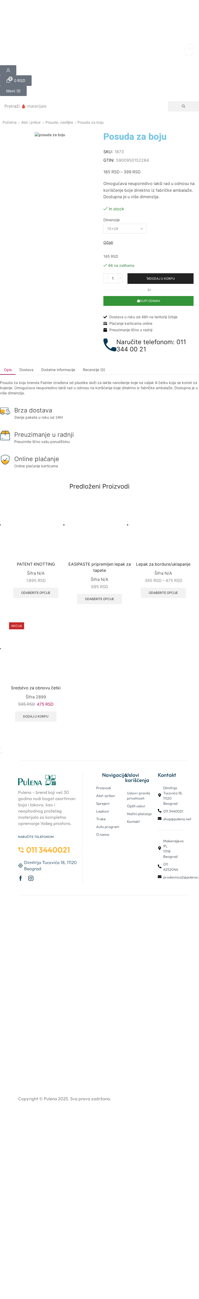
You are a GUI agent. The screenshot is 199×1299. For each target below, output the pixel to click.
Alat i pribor (31, 122)
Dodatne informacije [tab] (58, 369)
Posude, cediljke (59, 122)
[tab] (8, 370)
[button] (16, 80)
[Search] (183, 106)
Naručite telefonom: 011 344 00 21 (151, 345)
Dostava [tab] (26, 369)
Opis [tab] (8, 369)
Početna (10, 122)
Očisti (108, 242)
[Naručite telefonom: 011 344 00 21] (109, 344)
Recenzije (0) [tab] (94, 369)
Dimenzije (111, 220)
